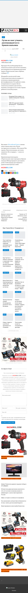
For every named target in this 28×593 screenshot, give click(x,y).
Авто (4, 314)
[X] (9, 173)
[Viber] (13, 173)
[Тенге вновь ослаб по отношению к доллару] (20, 317)
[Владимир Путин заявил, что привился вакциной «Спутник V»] (4, 98)
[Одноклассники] (4, 173)
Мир (3, 37)
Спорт (17, 232)
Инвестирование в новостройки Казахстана (12, 506)
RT (8, 73)
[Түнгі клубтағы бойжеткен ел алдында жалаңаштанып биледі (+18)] (8, 235)
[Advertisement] (14, 14)
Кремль (6, 170)
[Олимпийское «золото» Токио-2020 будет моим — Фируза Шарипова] (20, 235)
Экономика (18, 314)
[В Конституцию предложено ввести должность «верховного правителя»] (4, 111)
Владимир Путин (12, 170)
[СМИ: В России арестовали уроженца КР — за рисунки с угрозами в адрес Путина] (4, 104)
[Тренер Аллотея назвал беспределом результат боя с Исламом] (8, 294)
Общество (5, 250)
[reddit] (11, 173)
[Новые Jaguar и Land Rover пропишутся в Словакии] (8, 317)
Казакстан (18, 250)
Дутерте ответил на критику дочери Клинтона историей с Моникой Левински (7, 217)
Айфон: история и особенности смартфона (12, 497)
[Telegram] (17, 173)
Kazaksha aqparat (7, 232)
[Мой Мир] (6, 173)
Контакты (14, 590)
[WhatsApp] (15, 173)
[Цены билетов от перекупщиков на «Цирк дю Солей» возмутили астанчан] (8, 275)
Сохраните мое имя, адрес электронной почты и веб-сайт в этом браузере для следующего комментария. (14, 418)
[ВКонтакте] (2, 173)
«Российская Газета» (14, 144)
